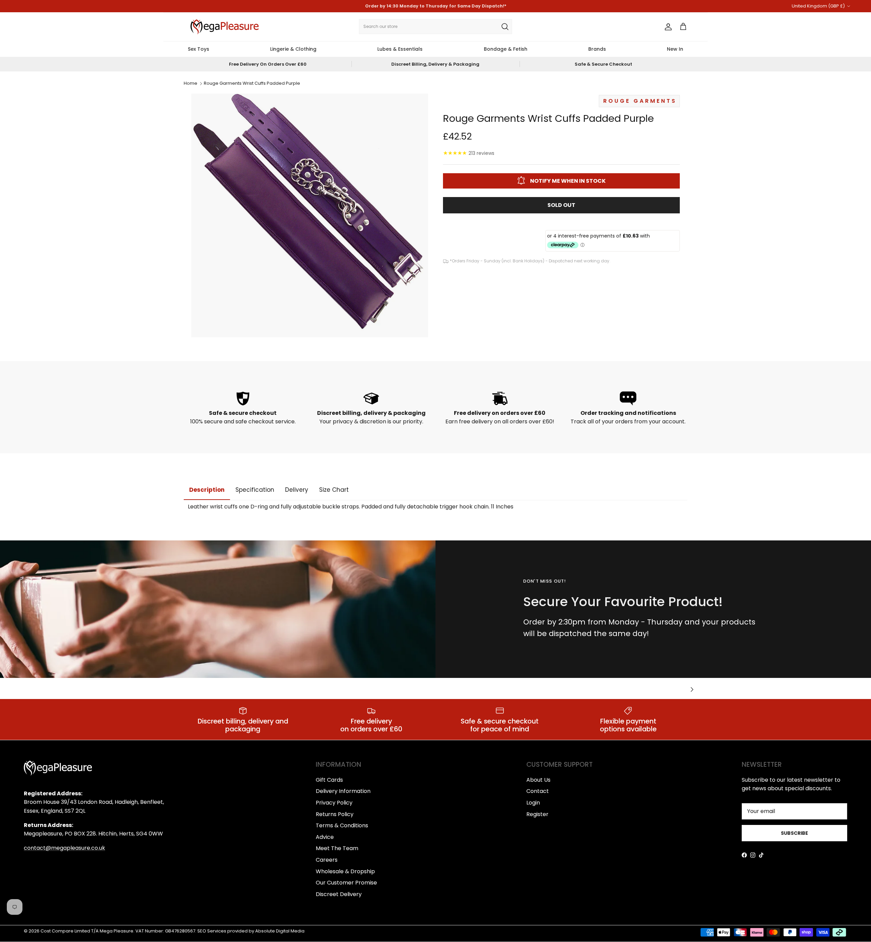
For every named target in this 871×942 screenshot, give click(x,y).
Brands (597, 49)
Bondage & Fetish (505, 49)
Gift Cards (329, 780)
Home (190, 83)
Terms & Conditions (342, 825)
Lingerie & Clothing (293, 49)
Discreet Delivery (339, 894)
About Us (538, 780)
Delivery (296, 490)
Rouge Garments (640, 100)
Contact (537, 791)
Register (537, 814)
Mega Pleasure (116, 931)
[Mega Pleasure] (225, 26)
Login (533, 803)
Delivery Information (343, 791)
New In (675, 49)
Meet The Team (337, 848)
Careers (327, 860)
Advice (325, 837)
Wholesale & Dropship (345, 871)
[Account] (666, 27)
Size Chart (334, 490)
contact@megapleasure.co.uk (64, 848)
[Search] (505, 26)
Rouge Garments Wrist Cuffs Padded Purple (252, 83)
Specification (254, 490)
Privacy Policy (334, 803)
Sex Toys (198, 49)
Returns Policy (335, 814)
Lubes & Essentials (400, 49)
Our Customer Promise (346, 883)
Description (207, 490)
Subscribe (794, 833)
